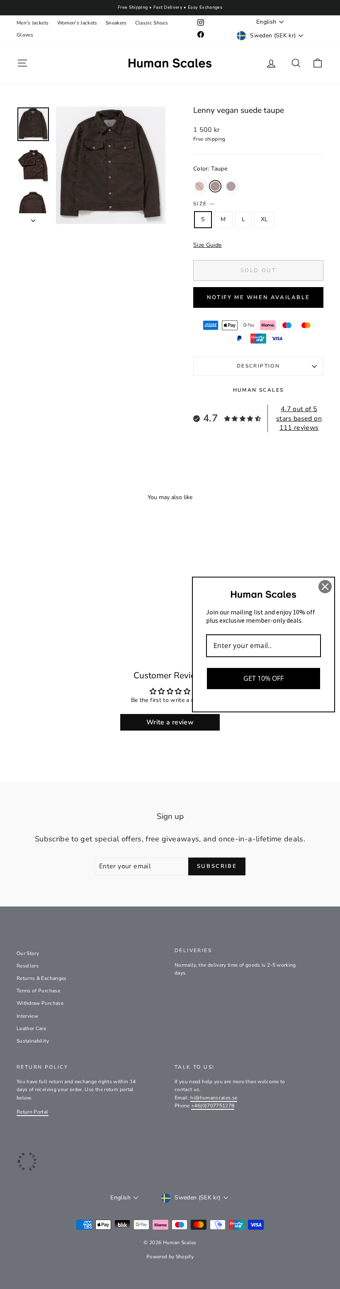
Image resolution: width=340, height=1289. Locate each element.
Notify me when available (258, 297)
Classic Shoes (151, 22)
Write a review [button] (170, 722)
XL (264, 219)
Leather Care (31, 1028)
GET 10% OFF (263, 678)
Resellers (28, 965)
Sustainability (33, 1041)
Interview (27, 1016)
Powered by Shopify (170, 1256)
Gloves (25, 35)
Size (203, 203)
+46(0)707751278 (212, 1105)
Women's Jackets (77, 22)
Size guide (207, 245)
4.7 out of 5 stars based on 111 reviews (299, 418)
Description (258, 366)
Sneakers (116, 22)
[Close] (325, 587)
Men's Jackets (33, 22)
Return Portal (33, 1112)
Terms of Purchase (38, 990)
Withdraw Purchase (40, 1003)
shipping (215, 139)
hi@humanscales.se (213, 1097)
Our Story (28, 953)
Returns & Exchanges (42, 978)
